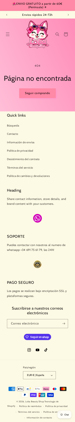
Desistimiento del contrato (23, 159)
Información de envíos (21, 142)
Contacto (12, 133)
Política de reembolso (30, 406)
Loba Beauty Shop (34, 401)
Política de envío (52, 412)
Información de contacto (39, 417)
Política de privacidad (20, 150)
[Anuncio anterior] (7, 15)
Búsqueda (13, 125)
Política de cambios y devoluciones (28, 176)
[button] (7, 34)
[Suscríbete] (63, 323)
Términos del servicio (20, 167)
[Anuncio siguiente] (68, 15)
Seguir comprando (37, 93)
